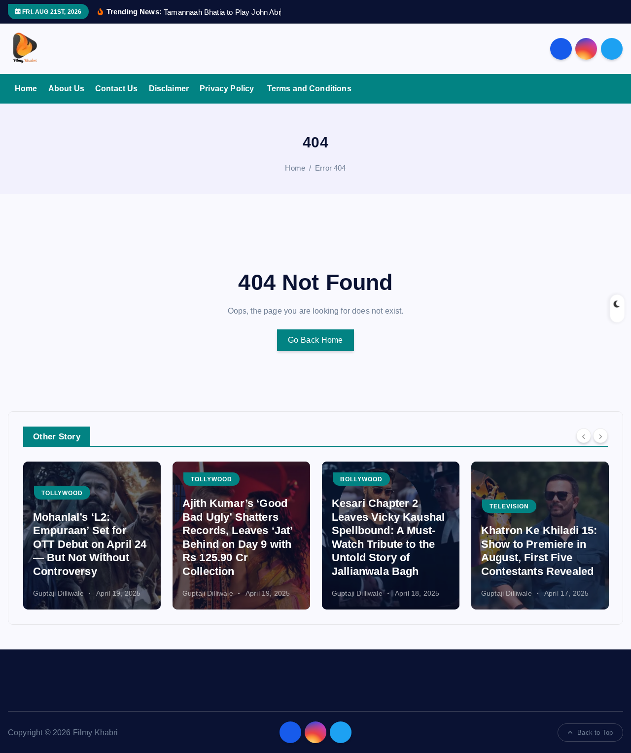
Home (26, 88)
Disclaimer (169, 88)
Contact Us (116, 88)
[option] (92, 536)
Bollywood (361, 479)
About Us (66, 88)
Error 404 (330, 168)
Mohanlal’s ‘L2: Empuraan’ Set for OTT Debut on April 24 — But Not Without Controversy (89, 544)
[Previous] (583, 436)
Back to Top (595, 732)
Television (509, 506)
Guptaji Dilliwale (58, 593)
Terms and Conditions (309, 88)
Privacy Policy (228, 88)
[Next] (600, 436)
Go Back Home (315, 340)
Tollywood (62, 493)
